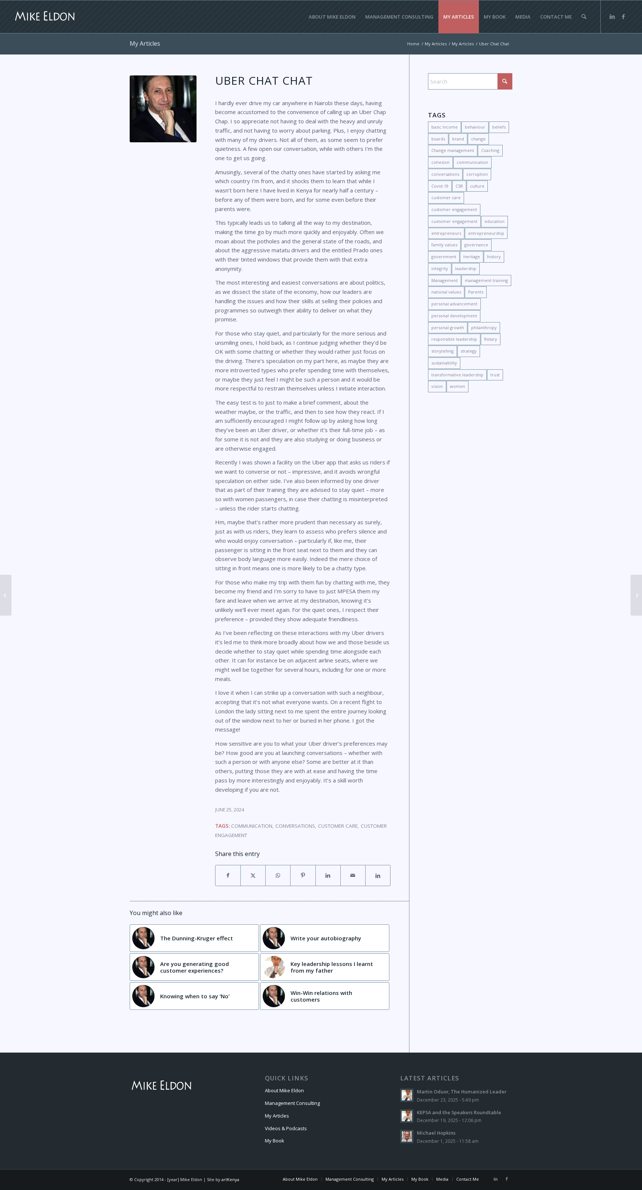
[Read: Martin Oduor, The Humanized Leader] (407, 1095)
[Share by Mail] (353, 875)
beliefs (499, 127)
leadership (465, 268)
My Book (274, 1140)
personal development (454, 315)
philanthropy (484, 327)
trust (495, 374)
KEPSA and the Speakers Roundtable (459, 1112)
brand (458, 139)
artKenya (230, 1179)
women (457, 386)
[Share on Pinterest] (303, 875)
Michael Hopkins (436, 1132)
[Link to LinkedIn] (612, 16)
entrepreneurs (446, 233)
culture (477, 186)
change (478, 139)
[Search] (584, 16)
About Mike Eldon (284, 1090)
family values (444, 244)
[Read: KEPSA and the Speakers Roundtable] (407, 1116)
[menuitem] (332, 16)
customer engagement (454, 209)
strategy (469, 351)
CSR (459, 186)
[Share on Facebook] (227, 875)
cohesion (440, 162)
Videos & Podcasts (286, 1128)
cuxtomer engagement (454, 221)
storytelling (442, 351)
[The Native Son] (636, 595)
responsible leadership (454, 339)
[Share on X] (253, 875)
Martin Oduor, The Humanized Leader (461, 1091)
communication (251, 826)
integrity (439, 268)
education (494, 221)
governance (476, 244)
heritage (471, 256)
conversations (295, 826)
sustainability (444, 363)
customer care (338, 826)
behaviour (475, 127)
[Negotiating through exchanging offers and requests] (6, 595)
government (443, 256)
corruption (477, 174)
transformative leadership (457, 374)
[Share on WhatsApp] (278, 875)
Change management (452, 150)
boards (438, 139)
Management (444, 280)
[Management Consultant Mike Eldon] (163, 108)
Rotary (490, 339)
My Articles (145, 43)
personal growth (447, 327)
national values (446, 292)
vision (437, 386)
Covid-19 (439, 186)
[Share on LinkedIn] (328, 875)
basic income (444, 127)
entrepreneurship (486, 233)
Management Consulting (292, 1103)
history (494, 256)
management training (486, 280)
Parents (475, 292)
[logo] (44, 16)
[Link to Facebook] (623, 16)
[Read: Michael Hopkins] (407, 1136)
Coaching (490, 150)
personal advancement (454, 304)
